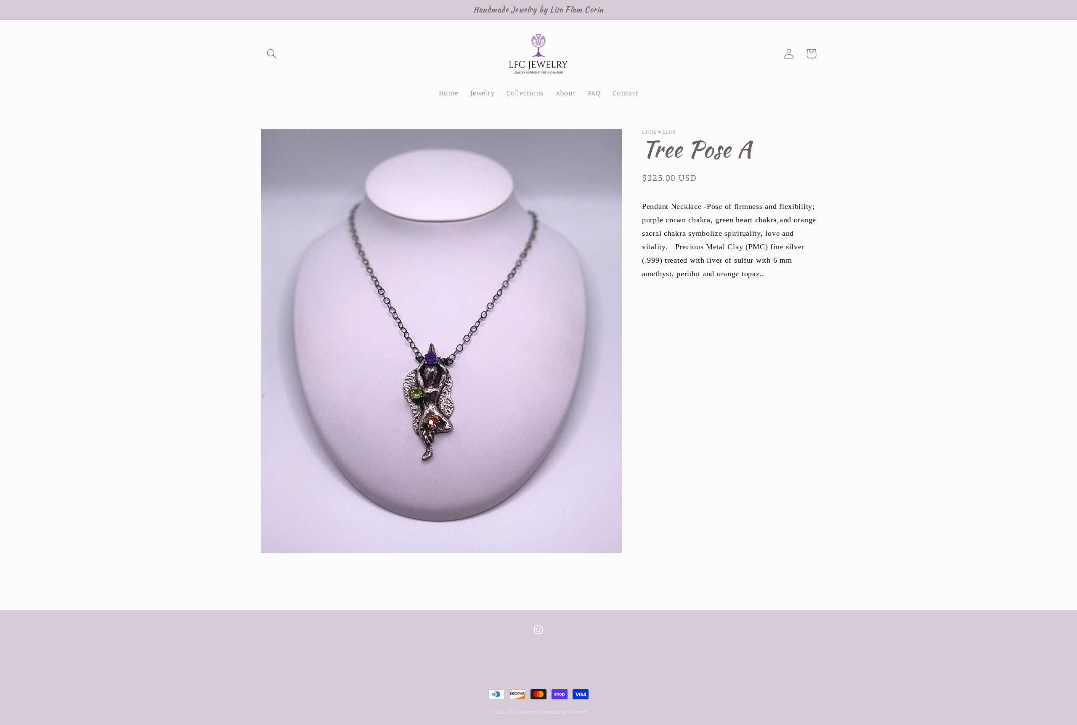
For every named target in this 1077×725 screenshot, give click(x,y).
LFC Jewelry (522, 712)
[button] (272, 53)
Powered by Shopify (563, 712)
